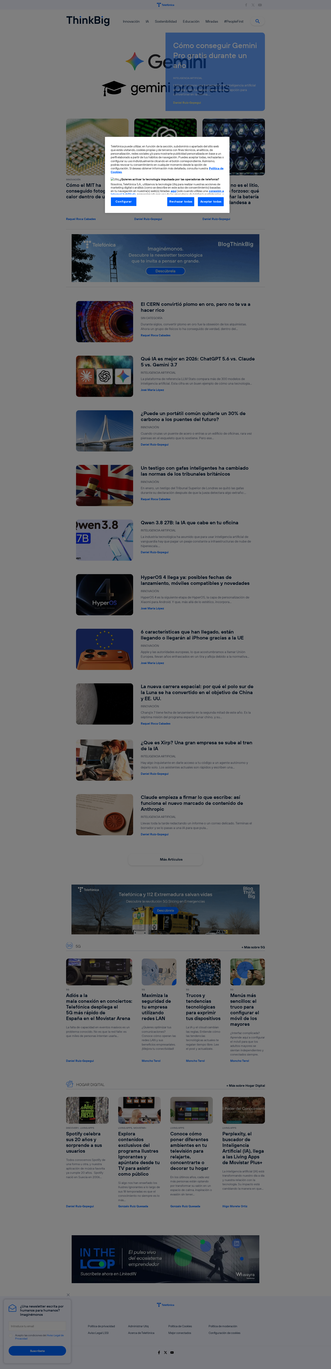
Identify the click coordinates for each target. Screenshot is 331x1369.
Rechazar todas (180, 201)
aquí (173, 191)
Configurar (124, 201)
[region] (167, 175)
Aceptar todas (210, 201)
